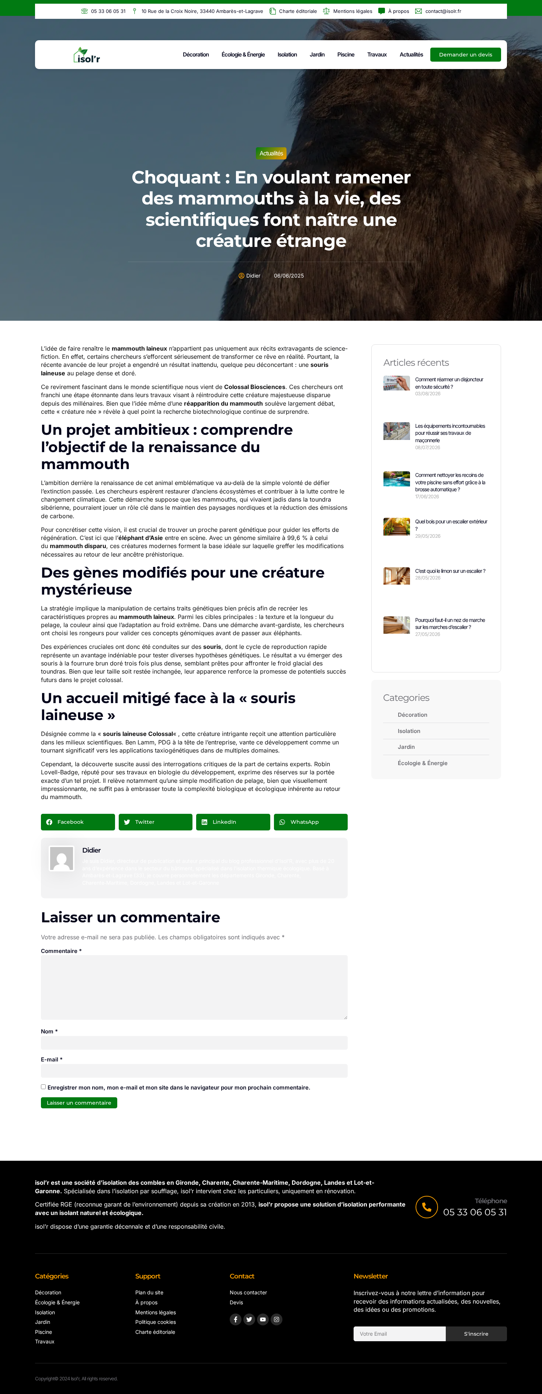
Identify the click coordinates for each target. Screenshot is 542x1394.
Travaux (377, 54)
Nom (49, 1031)
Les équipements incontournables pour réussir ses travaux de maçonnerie (450, 433)
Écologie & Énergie (243, 54)
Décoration (196, 54)
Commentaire (61, 950)
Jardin (317, 54)
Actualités (411, 54)
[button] (78, 822)
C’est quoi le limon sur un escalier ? (450, 571)
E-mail (52, 1059)
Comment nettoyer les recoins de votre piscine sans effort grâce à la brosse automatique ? (450, 482)
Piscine (345, 54)
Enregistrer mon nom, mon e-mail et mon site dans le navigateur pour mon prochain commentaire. (179, 1087)
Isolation (287, 54)
